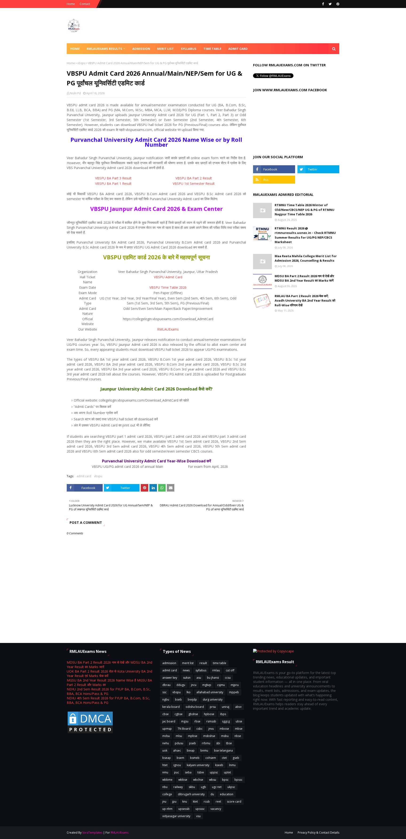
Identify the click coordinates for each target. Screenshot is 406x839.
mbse (238, 729)
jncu (193, 685)
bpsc (225, 780)
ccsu (228, 678)
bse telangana (223, 750)
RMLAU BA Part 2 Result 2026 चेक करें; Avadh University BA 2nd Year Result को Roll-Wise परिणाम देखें (305, 300)
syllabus (200, 670)
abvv (238, 707)
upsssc (200, 809)
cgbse (179, 714)
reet (218, 802)
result (203, 663)
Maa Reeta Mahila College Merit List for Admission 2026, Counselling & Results (306, 258)
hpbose (209, 714)
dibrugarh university (191, 794)
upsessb (184, 809)
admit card (84, 476)
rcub (207, 802)
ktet (195, 802)
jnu (164, 802)
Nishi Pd (75, 93)
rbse (197, 721)
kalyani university (198, 765)
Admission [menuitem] (141, 49)
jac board (168, 721)
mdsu (166, 736)
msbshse (209, 736)
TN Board (184, 729)
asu (198, 678)
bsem (180, 758)
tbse (229, 743)
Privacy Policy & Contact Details (318, 833)
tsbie (200, 772)
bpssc (238, 780)
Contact (85, 4)
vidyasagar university (176, 816)
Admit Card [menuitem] (238, 49)
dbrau (166, 685)
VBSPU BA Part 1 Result (113, 183)
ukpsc (231, 787)
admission (169, 663)
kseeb (219, 765)
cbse (165, 714)
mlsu (179, 736)
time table (219, 663)
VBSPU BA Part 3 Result (113, 178)
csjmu (221, 685)
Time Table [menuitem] (212, 49)
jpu (174, 802)
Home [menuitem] (75, 49)
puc (176, 772)
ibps (223, 714)
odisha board (195, 707)
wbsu (212, 780)
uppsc (214, 772)
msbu (225, 736)
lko (189, 692)
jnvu (211, 729)
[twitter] (330, 4)
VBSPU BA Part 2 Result (194, 178)
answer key (169, 678)
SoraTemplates (92, 833)
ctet (224, 758)
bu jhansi (213, 678)
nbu (165, 787)
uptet (227, 772)
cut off (230, 670)
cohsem (210, 758)
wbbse (182, 780)
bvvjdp (192, 699)
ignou (177, 765)
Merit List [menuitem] (165, 49)
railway (178, 787)
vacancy (216, 809)
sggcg (226, 721)
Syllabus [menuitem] (188, 49)
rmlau (216, 670)
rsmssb (211, 721)
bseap (166, 758)
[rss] (274, 180)
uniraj (225, 707)
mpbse (192, 736)
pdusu (179, 743)
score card (234, 802)
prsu (213, 707)
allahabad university (209, 692)
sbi (218, 743)
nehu (165, 743)
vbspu (81, 63)
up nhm (167, 809)
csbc (199, 729)
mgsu (184, 721)
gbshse (193, 714)
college (167, 794)
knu (184, 802)
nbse (237, 736)
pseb (192, 743)
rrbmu (206, 743)
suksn (187, 678)
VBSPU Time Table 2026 (168, 287)
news (186, 670)
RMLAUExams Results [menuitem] (104, 49)
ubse (239, 721)
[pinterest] (337, 4)
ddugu (180, 685)
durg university (213, 699)
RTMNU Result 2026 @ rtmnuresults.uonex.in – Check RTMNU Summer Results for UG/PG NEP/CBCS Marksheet (305, 235)
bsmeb (194, 758)
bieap (191, 750)
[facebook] (323, 4)
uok (164, 750)
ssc (164, 692)
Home (71, 4)
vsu (198, 816)
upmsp (167, 729)
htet (165, 765)
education (226, 794)
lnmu (232, 765)
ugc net (217, 787)
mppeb (234, 692)
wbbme (167, 780)
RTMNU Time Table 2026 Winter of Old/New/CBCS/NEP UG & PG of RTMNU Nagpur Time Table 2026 (304, 209)
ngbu (165, 699)
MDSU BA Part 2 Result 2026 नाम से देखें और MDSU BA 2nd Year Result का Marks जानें (304, 278)
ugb (203, 787)
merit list (188, 663)
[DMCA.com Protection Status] (90, 733)
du (212, 794)
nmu (165, 772)
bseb (178, 699)
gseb (236, 758)
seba (188, 772)
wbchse (198, 780)
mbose (224, 729)
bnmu (204, 750)
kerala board (171, 707)
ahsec (177, 750)
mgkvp (206, 685)
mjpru (235, 685)
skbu (192, 787)
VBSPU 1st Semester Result (194, 183)
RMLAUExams (168, 329)
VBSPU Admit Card (168, 277)
